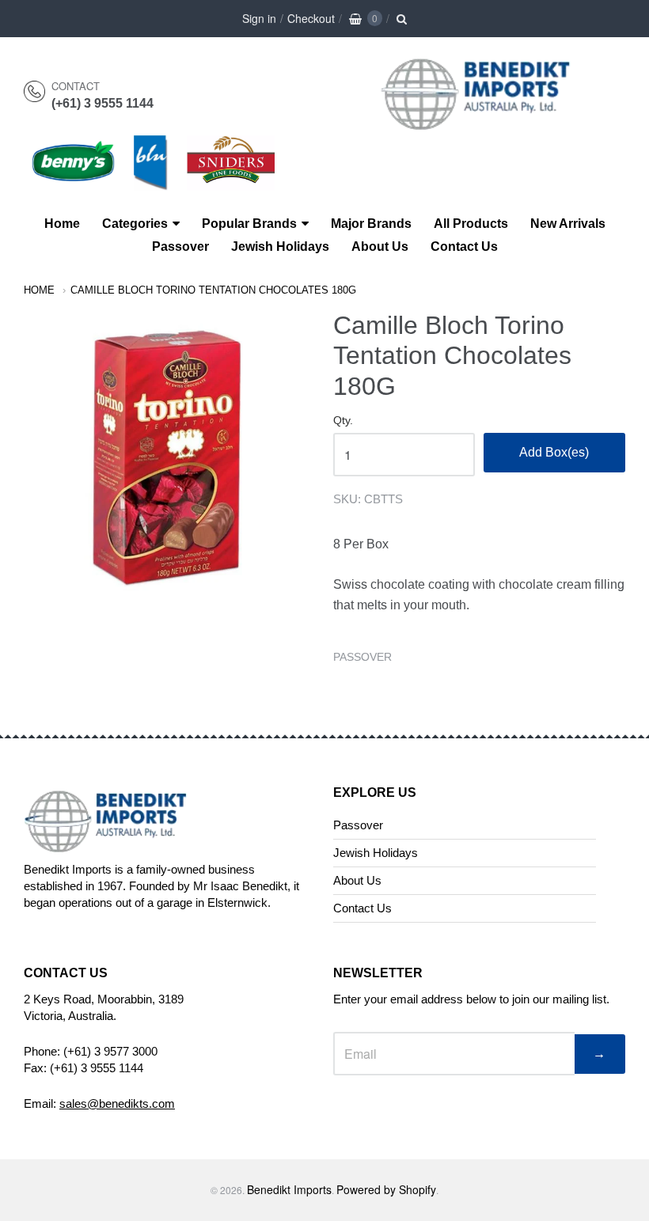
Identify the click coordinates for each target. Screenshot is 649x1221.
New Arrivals (567, 223)
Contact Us (464, 246)
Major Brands (371, 223)
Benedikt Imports (289, 1189)
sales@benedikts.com (117, 1103)
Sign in (259, 18)
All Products (471, 223)
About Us (379, 246)
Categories (135, 223)
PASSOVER (362, 656)
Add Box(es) (554, 452)
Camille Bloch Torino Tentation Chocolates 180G (213, 290)
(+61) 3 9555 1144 (102, 103)
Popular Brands (249, 223)
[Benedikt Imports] (491, 121)
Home (62, 223)
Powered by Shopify (386, 1189)
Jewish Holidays (280, 246)
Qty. (343, 421)
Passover (180, 246)
